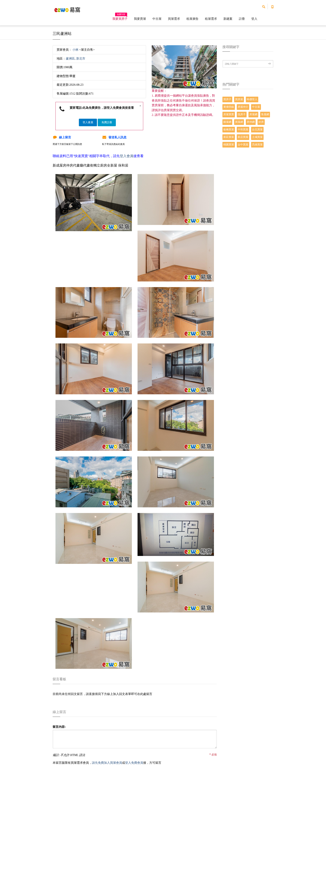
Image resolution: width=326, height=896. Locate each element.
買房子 (227, 99)
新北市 (80, 58)
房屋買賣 (228, 114)
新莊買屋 (228, 137)
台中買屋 (243, 144)
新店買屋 (243, 137)
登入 (254, 18)
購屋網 (227, 122)
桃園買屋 (228, 144)
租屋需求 (211, 18)
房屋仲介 (243, 107)
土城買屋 (257, 137)
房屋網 (253, 114)
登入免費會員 (134, 762)
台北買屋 (257, 129)
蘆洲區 (70, 58)
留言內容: (59, 726)
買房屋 (239, 99)
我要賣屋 (140, 18)
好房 (261, 122)
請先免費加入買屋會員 (107, 762)
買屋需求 (174, 18)
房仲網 (251, 122)
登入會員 (88, 122)
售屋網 (265, 114)
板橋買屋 (228, 129)
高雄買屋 (257, 144)
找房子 (242, 114)
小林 (75, 49)
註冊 (242, 18)
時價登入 (252, 99)
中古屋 (156, 18)
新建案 (227, 18)
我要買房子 (120, 17)
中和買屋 (243, 129)
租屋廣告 (192, 18)
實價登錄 (228, 107)
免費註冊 (106, 122)
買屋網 (239, 122)
